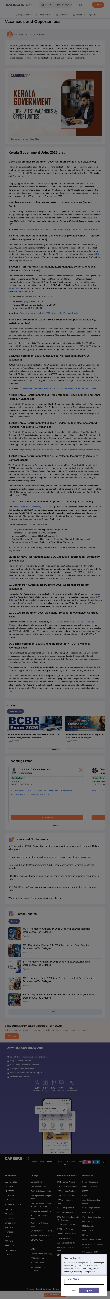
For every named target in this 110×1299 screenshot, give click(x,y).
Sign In (88, 1290)
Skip (74, 1290)
